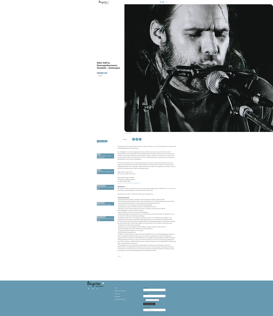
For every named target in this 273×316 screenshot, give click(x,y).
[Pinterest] (97, 289)
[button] (164, 2)
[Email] (140, 139)
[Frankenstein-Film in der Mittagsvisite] (102, 151)
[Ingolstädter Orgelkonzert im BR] (102, 167)
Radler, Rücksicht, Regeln (104, 204)
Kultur (106, 73)
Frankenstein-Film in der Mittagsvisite (104, 156)
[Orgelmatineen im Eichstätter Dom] (102, 183)
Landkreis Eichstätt (101, 185)
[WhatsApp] (136, 139)
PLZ (144, 300)
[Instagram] (93, 289)
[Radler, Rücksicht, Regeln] (102, 198)
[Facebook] (133, 139)
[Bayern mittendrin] (104, 2)
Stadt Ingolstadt (100, 73)
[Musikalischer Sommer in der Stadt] (102, 214)
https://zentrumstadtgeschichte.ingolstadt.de (129, 183)
